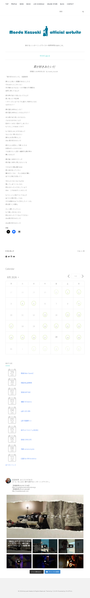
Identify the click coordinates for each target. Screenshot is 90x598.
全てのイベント (10, 465)
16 (79, 315)
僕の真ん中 (10, 251)
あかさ (48, 56)
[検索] (83, 11)
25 (22, 337)
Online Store (52, 4)
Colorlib (55, 591)
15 (68, 315)
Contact (70, 4)
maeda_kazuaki (53, 71)
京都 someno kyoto (27, 449)
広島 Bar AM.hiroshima (28, 458)
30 (79, 337)
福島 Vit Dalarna (26, 402)
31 (56, 292)
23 (79, 326)
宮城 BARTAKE (26, 392)
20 (45, 326)
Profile (14, 4)
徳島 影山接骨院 (26, 383)
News (22, 4)
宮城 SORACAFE (26, 439)
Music (28, 4)
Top (6, 4)
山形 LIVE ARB (25, 411)
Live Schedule (39, 4)
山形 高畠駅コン (26, 421)
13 (45, 315)
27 (45, 337)
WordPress (69, 591)
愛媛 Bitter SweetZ (27, 373)
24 (11, 337)
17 (11, 326)
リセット (80, 251)
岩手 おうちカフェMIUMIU (29, 430)
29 (68, 337)
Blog (62, 4)
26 (34, 337)
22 (68, 326)
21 (56, 326)
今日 (75, 276)
